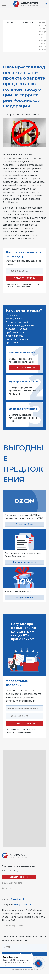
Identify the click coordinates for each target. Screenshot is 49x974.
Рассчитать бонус (24, 524)
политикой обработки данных (18, 286)
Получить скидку (24, 597)
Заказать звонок (19, 877)
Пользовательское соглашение (24, 969)
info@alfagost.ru (18, 899)
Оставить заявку (24, 278)
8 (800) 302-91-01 (21, 904)
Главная (10, 22)
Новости (26, 22)
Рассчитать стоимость (24, 562)
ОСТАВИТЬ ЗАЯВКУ (24, 368)
